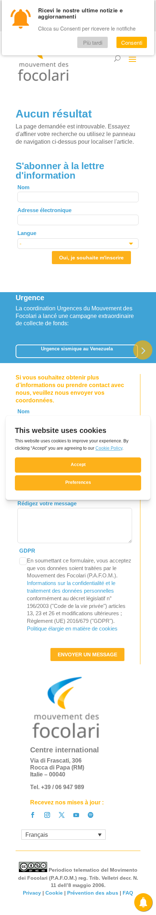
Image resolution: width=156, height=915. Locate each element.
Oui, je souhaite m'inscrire (91, 257)
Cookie (54, 893)
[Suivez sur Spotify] (91, 815)
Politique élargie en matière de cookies (72, 628)
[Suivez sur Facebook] (32, 815)
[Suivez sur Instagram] (47, 815)
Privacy (32, 893)
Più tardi (92, 42)
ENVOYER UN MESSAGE (87, 654)
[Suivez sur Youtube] (76, 815)
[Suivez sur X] (61, 815)
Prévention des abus (92, 893)
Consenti (131, 42)
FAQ (128, 893)
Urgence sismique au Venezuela (77, 348)
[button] (142, 349)
